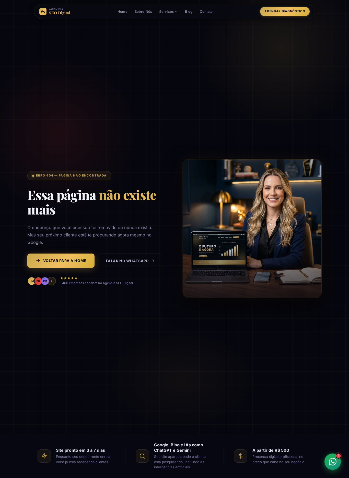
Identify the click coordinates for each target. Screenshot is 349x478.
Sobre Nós (143, 11)
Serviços (166, 11)
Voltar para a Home (64, 260)
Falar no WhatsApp (127, 261)
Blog (188, 11)
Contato (206, 11)
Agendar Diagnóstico (284, 11)
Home (122, 11)
